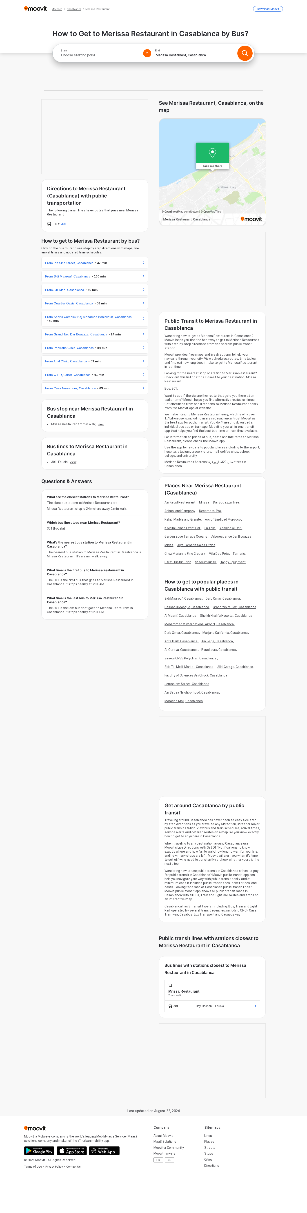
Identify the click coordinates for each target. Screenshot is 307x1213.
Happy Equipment (233, 562)
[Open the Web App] (104, 1150)
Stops (208, 1153)
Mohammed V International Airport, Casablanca (199, 624)
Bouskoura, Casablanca (218, 650)
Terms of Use (33, 1166)
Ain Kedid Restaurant (180, 502)
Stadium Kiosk (205, 562)
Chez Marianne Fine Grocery (185, 553)
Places (209, 1141)
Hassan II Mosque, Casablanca (187, 607)
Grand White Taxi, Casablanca (234, 607)
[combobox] (100, 55)
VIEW (101, 424)
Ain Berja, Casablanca (217, 641)
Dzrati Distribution (178, 562)
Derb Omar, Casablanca (223, 598)
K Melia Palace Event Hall (183, 528)
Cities (208, 1159)
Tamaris (239, 553)
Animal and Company (180, 511)
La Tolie (210, 528)
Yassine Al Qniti (231, 528)
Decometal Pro (210, 511)
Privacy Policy (54, 1166)
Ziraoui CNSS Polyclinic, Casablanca (191, 658)
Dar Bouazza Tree (226, 502)
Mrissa (204, 502)
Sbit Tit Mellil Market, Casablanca (189, 667)
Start (64, 50)
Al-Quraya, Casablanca (181, 650)
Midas (169, 545)
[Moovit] (35, 9)
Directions (211, 1165)
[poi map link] (212, 172)
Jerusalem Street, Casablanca (187, 684)
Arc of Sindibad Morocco (223, 519)
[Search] (245, 53)
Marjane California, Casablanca (225, 632)
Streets (210, 1147)
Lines (208, 1136)
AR (169, 1160)
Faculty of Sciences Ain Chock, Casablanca (196, 675)
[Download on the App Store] (72, 1150)
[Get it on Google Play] (39, 1150)
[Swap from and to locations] (147, 53)
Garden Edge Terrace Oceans (186, 536)
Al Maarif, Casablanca (180, 615)
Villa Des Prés (219, 553)
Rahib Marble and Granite (183, 519)
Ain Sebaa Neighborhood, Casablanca (192, 692)
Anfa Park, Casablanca (181, 641)
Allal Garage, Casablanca (235, 667)
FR (158, 1160)
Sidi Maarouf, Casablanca (183, 598)
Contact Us (73, 1166)
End (157, 50)
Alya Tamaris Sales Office (196, 545)
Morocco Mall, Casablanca (184, 701)
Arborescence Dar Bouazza (231, 536)
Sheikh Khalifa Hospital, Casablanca (226, 615)
